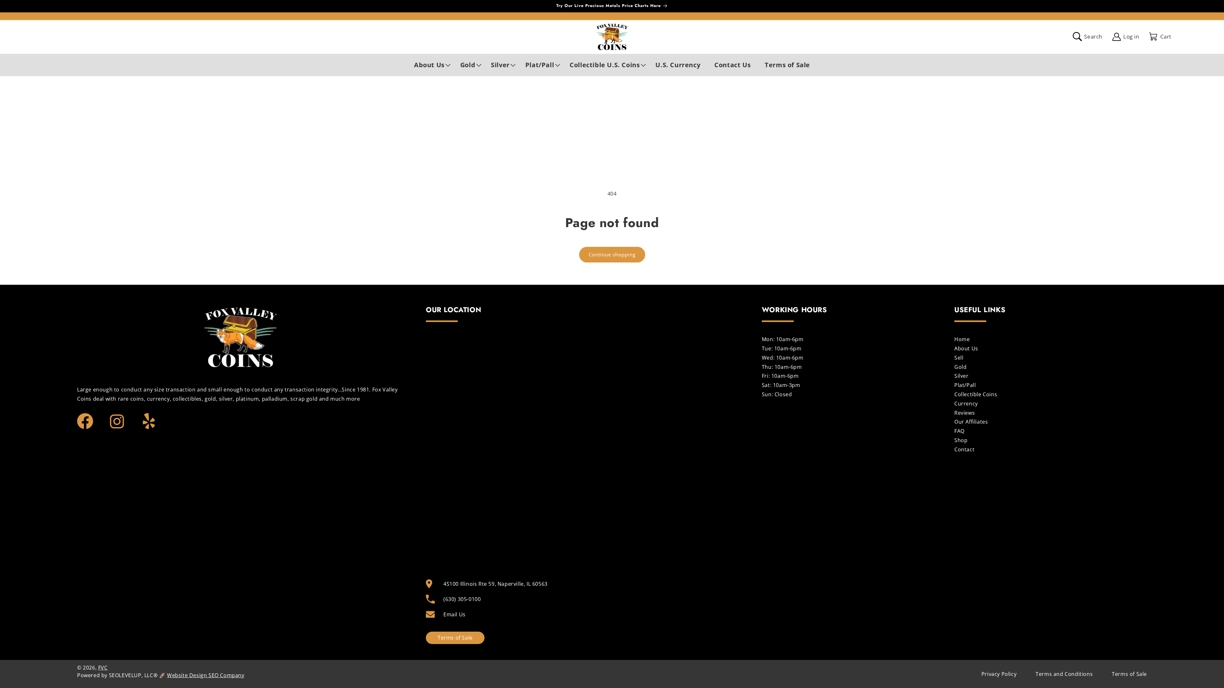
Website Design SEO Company (205, 675)
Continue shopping (612, 254)
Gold (960, 367)
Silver (961, 375)
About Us (966, 348)
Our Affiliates (971, 421)
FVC (103, 667)
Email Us (454, 614)
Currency (966, 403)
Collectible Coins (975, 394)
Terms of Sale (455, 637)
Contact (964, 449)
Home (962, 340)
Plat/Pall (965, 385)
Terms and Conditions (1064, 673)
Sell (958, 357)
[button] (430, 65)
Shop (960, 440)
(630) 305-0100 (462, 599)
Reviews (964, 412)
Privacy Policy (998, 673)
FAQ (959, 431)
